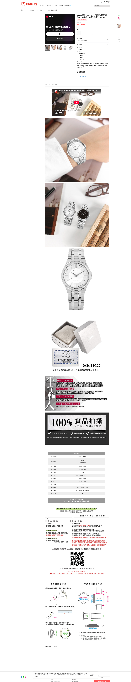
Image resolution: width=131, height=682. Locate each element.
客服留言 (74, 679)
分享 (80, 76)
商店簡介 (52, 679)
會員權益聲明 (75, 681)
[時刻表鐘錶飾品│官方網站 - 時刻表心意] (29, 4)
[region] (60, 29)
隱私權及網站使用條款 (55, 681)
